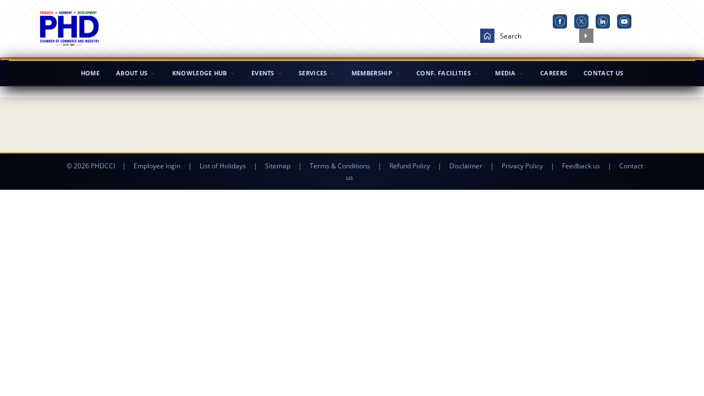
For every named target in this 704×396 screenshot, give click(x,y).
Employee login (157, 165)
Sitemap (277, 165)
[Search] (586, 36)
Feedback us (581, 165)
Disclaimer (465, 165)
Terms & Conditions (340, 165)
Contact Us (603, 73)
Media (505, 73)
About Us (131, 73)
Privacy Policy (522, 165)
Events (262, 73)
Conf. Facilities (443, 73)
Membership (371, 73)
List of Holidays (223, 165)
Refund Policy (409, 165)
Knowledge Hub (199, 73)
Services (313, 73)
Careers (553, 73)
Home (90, 73)
